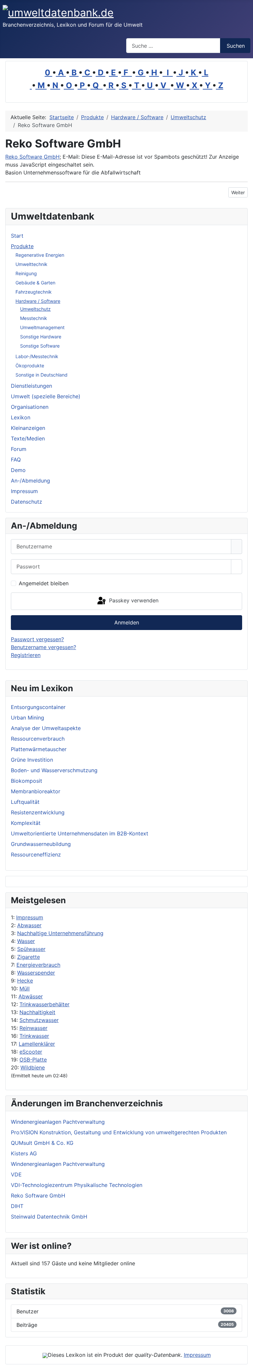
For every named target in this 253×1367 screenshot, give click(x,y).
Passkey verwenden (132, 600)
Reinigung (26, 273)
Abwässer (30, 996)
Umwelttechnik (31, 264)
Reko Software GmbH (32, 156)
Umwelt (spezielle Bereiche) (45, 396)
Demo (18, 470)
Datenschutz (26, 501)
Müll (24, 988)
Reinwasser (33, 1028)
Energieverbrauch (38, 964)
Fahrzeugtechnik (33, 292)
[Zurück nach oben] (245, 1359)
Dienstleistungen (31, 385)
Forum (18, 449)
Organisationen (29, 407)
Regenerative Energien (39, 255)
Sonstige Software (40, 346)
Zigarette (28, 957)
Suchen (236, 45)
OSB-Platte (33, 1059)
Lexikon (20, 417)
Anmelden (126, 622)
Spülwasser (31, 949)
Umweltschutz (35, 309)
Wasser (26, 941)
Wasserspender (36, 972)
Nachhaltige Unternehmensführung (60, 933)
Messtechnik (33, 318)
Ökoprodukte (29, 365)
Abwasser (29, 925)
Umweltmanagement (42, 327)
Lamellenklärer (37, 1043)
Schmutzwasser (39, 1020)
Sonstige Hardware (40, 336)
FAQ (16, 459)
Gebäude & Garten (35, 282)
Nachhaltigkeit (37, 1012)
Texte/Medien (28, 438)
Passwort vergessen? (37, 639)
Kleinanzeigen (28, 428)
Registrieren (26, 655)
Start (17, 235)
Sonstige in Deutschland (41, 375)
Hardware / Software (37, 301)
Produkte (22, 246)
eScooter (30, 1051)
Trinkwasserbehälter (44, 1004)
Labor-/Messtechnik (36, 356)
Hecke (25, 980)
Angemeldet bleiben (44, 583)
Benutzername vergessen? (43, 647)
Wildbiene (32, 1067)
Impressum (29, 917)
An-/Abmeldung (30, 480)
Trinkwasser (34, 1036)
